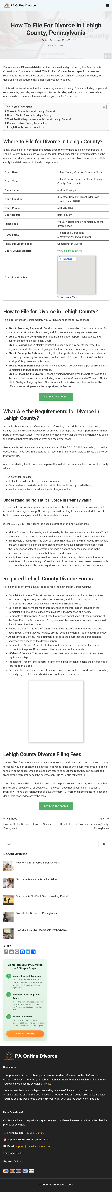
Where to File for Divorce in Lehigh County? (31, 111)
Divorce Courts (56, 45)
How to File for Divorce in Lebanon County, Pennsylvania (84, 824)
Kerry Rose (50, 40)
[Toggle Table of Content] (103, 107)
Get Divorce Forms (56, 396)
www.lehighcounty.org (69, 250)
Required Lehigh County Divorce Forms (28, 123)
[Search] (104, 844)
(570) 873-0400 (35, 1132)
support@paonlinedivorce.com (33, 1146)
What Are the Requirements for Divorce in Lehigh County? (39, 119)
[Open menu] (107, 5)
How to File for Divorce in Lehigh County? (30, 115)
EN (17, 1153)
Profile (46, 1083)
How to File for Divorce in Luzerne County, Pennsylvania (27, 824)
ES (22, 1153)
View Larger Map (67, 297)
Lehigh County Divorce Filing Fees (25, 127)
